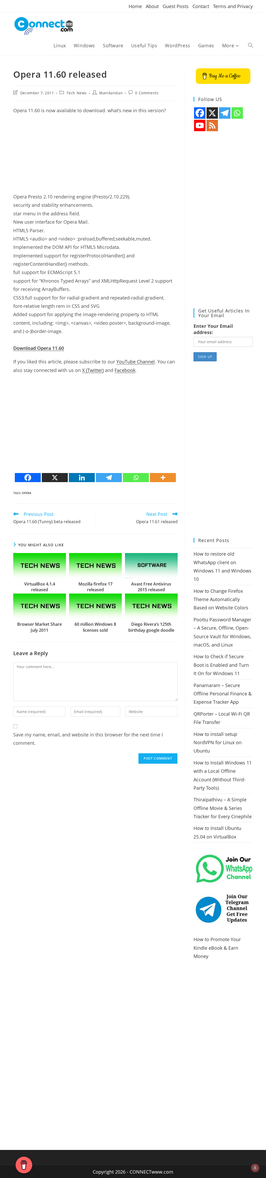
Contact (200, 6)
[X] (55, 477)
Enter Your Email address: (213, 329)
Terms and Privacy (233, 6)
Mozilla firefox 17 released (95, 587)
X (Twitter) (93, 370)
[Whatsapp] (136, 477)
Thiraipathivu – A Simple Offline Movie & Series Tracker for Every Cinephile (223, 808)
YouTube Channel (135, 361)
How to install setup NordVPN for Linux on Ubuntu (218, 742)
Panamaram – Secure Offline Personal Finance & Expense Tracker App (223, 693)
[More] (163, 477)
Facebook (125, 370)
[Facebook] (28, 477)
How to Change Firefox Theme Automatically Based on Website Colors (221, 599)
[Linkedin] (82, 477)
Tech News (76, 92)
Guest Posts (176, 6)
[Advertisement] (95, 156)
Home (135, 6)
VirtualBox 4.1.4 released (39, 587)
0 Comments (146, 92)
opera (26, 493)
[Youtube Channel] (199, 125)
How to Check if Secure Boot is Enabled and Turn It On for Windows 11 (221, 664)
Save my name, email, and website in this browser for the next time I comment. (88, 738)
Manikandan (111, 92)
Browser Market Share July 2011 (39, 627)
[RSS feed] (212, 125)
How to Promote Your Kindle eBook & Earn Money (217, 947)
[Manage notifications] (255, 1168)
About (152, 6)
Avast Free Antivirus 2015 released (151, 587)
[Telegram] (109, 477)
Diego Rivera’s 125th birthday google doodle (151, 627)
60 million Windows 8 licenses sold (95, 627)
